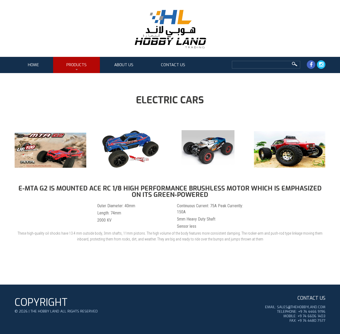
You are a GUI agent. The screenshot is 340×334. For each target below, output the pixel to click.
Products (76, 64)
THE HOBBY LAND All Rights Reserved (64, 311)
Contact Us (173, 64)
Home (33, 64)
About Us (123, 64)
